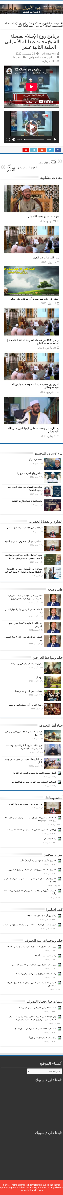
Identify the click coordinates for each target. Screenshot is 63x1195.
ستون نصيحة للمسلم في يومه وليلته (26, 663)
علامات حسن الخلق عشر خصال (28, 691)
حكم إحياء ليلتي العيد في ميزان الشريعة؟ (37, 1007)
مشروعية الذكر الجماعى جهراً (42, 1037)
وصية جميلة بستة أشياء (45, 955)
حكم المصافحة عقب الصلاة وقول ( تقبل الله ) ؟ (35, 1028)
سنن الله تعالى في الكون (46, 257)
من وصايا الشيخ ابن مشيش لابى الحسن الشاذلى (34, 964)
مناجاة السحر (50, 838)
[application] (31, 127)
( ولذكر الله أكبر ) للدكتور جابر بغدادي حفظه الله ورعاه (31, 829)
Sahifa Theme (10, 1184)
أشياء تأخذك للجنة (47, 161)
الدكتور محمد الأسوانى (40, 23)
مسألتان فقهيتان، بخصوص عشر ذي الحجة (24, 541)
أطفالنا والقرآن (36, 459)
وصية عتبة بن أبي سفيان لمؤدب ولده (26, 705)
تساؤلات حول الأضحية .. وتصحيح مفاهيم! (25, 527)
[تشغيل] (55, 139)
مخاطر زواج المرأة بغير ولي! (30, 473)
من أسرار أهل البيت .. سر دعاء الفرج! (26, 804)
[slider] (34, 139)
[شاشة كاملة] (8, 139)
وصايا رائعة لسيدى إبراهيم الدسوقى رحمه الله (35, 973)
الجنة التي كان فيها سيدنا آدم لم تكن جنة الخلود (34, 298)
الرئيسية (56, 23)
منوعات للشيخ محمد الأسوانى (43, 216)
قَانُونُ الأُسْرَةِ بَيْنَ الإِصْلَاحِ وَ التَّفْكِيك (27, 501)
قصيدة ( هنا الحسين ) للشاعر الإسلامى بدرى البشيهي (32, 869)
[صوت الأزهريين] (31, 8)
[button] (31, 127)
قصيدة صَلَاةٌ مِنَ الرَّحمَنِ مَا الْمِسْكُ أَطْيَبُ (37, 860)
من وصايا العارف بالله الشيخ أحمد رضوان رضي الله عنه (31, 946)
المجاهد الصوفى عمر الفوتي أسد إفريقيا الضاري (34, 782)
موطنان (39, 677)
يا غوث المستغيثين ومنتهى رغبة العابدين (22, 168)
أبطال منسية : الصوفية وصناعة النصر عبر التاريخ (34, 773)
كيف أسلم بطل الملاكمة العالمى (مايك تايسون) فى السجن (29, 924)
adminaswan (49, 53)
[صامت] (13, 139)
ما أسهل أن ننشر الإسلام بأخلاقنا (41, 915)
